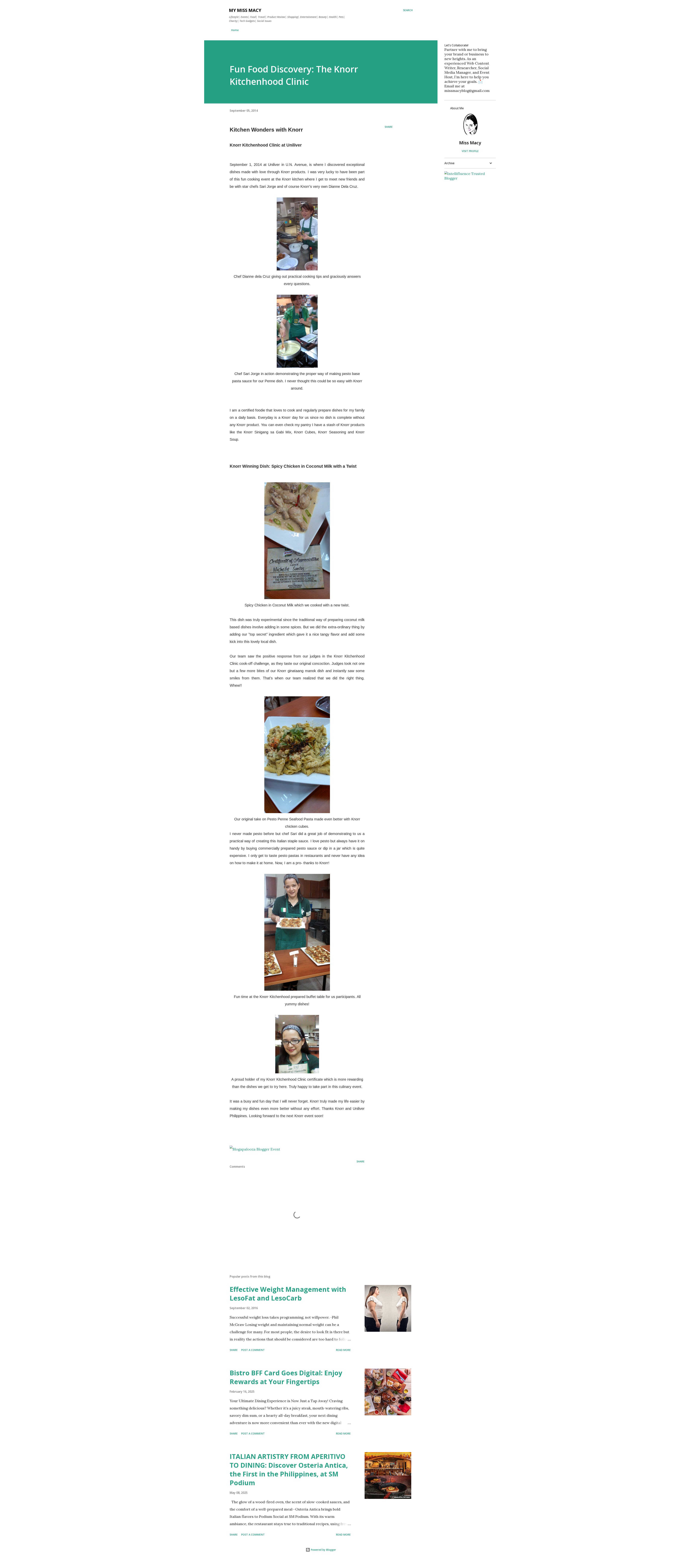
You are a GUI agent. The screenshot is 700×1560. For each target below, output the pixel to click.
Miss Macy (470, 143)
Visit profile (470, 151)
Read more (343, 1350)
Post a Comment (253, 1350)
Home (235, 30)
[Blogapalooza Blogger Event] (255, 1149)
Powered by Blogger (323, 1549)
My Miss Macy (245, 10)
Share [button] (389, 126)
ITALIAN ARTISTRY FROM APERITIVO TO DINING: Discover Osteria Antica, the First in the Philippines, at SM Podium (289, 1469)
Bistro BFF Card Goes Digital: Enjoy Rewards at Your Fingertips (286, 1377)
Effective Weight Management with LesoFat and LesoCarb (288, 1294)
